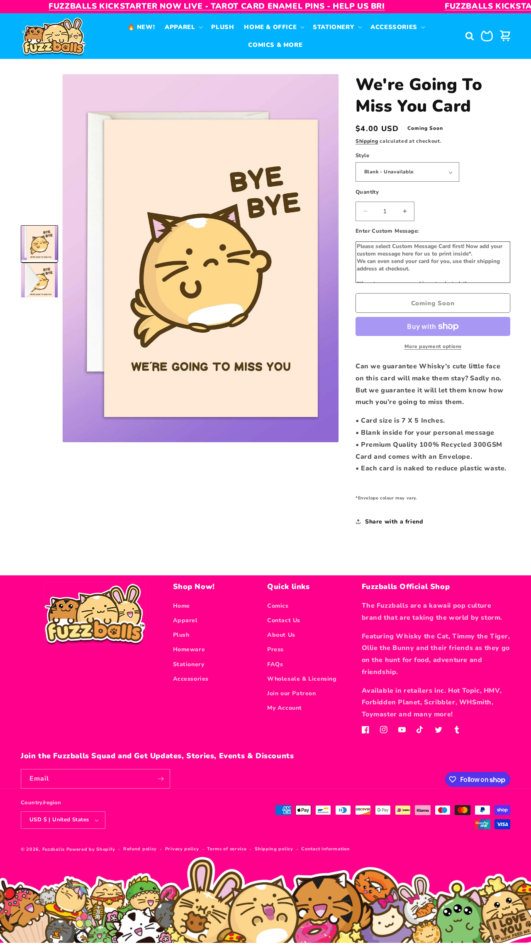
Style (362, 155)
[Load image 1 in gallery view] (39, 244)
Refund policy (140, 849)
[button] (183, 27)
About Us (281, 635)
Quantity (367, 192)
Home (181, 606)
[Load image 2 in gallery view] (39, 281)
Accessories (191, 679)
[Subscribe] (160, 779)
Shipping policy (274, 849)
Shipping (367, 141)
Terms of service (226, 849)
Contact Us (283, 620)
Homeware (189, 649)
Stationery (189, 664)
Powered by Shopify (90, 849)
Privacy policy (182, 849)
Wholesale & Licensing (302, 679)
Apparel (185, 620)
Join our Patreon (291, 693)
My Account (284, 708)
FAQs (275, 664)
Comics (278, 606)
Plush (181, 635)
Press (275, 649)
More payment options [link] (433, 346)
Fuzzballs (53, 849)
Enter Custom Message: (387, 231)
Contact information (325, 849)
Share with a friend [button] (394, 522)
